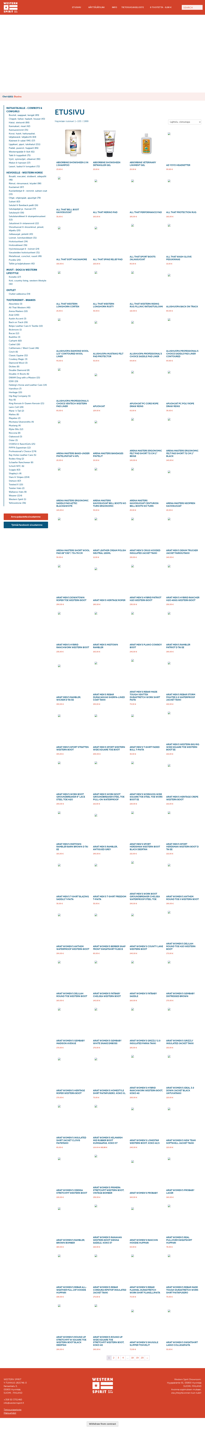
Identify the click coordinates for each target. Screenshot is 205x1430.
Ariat (11, 315)
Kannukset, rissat (17, 126)
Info (114, 7)
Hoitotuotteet (16, 241)
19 (137, 1357)
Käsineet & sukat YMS (20, 140)
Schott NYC (15, 466)
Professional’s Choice (20, 451)
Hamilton (13, 388)
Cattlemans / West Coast (21, 348)
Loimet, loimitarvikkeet (20, 237)
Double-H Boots (17, 374)
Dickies (12, 366)
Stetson (13, 480)
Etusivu (76, 7)
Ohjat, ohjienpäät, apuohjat (22, 198)
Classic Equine (16, 355)
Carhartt (13, 340)
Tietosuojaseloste (132, 7)
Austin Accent (16, 318)
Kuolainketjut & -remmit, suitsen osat (28, 190)
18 (132, 1357)
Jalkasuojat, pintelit (19, 234)
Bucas (12, 333)
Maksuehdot (10, 1413)
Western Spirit (16, 499)
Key (11, 399)
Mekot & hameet (17, 162)
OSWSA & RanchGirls (20, 444)
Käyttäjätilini (96, 7)
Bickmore (14, 329)
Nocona (13, 433)
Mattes (12, 414)
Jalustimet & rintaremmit (21, 223)
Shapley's (13, 473)
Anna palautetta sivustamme (26, 516)
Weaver (12, 495)
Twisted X (14, 484)
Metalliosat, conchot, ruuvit (23, 256)
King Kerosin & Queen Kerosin (24, 403)
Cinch (12, 351)
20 (142, 1357)
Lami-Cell (14, 407)
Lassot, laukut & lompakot (22, 166)
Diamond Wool (16, 363)
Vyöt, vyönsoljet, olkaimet (22, 159)
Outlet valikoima (17, 294)
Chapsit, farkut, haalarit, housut (25, 119)
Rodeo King (15, 458)
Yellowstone (15, 503)
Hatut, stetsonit (17, 122)
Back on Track (16, 322)
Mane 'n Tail (15, 410)
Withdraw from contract (102, 1423)
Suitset (12, 201)
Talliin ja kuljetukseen (19, 263)
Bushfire (13, 337)
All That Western (17, 307)
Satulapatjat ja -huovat (20, 209)
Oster (12, 440)
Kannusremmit (16, 130)
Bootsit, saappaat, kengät (21, 115)
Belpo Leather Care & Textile (23, 326)
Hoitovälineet (16, 245)
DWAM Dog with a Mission (22, 377)
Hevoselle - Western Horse (24, 172)
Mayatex (13, 418)
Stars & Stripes (16, 477)
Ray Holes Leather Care (21, 455)
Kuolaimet (14, 187)
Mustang (13, 425)
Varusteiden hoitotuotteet (22, 252)
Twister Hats (15, 488)
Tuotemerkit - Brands (21, 300)
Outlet (11, 290)
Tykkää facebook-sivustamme (26, 525)
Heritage (13, 392)
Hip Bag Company (18, 396)
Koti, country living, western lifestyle (27, 280)
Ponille (12, 260)
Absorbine (14, 304)
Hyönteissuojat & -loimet (22, 249)
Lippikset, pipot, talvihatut (22, 144)
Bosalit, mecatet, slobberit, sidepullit (27, 176)
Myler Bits (14, 429)
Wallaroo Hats (16, 492)
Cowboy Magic (16, 359)
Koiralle (13, 277)
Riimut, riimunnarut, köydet (23, 183)
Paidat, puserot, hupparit (21, 148)
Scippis (12, 469)
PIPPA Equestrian (17, 447)
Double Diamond (17, 370)
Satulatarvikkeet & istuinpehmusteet (27, 216)
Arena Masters (16, 311)
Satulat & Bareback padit (21, 205)
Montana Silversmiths (20, 422)
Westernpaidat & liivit (19, 151)
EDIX (11, 381)
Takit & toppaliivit (17, 155)
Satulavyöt (14, 212)
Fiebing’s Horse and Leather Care (25, 385)
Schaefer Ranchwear (19, 462)
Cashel (12, 344)
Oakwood (14, 436)
